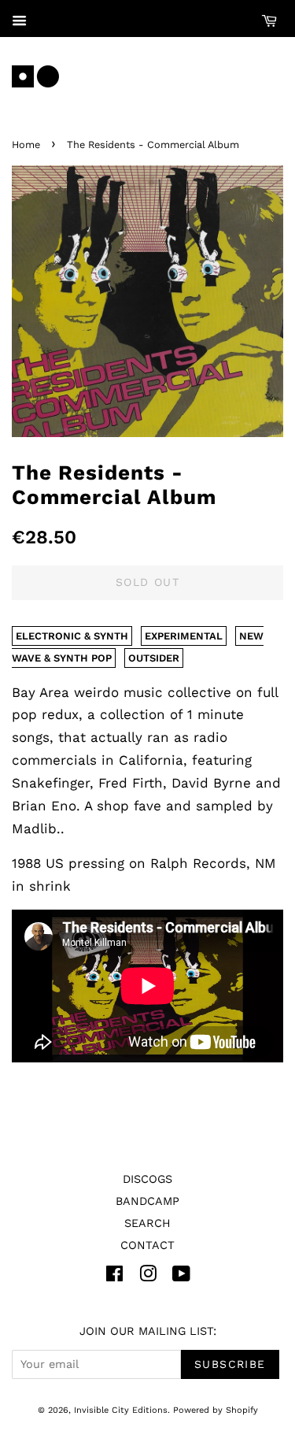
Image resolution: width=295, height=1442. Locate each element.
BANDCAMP (147, 1201)
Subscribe (230, 1364)
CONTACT (147, 1245)
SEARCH (147, 1223)
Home (26, 144)
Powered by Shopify (215, 1410)
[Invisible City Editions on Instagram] (148, 1277)
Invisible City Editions (121, 1410)
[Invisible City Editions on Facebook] (114, 1277)
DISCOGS (147, 1179)
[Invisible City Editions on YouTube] (181, 1277)
